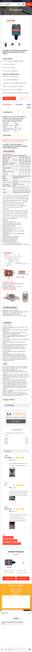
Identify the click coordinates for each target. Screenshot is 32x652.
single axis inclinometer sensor (12, 543)
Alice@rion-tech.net (7, 1)
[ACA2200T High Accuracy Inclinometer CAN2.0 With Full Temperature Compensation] (9, 562)
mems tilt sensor (8, 537)
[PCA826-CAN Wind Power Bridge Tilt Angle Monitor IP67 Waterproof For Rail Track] (22, 562)
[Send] (29, 649)
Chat (28, 4)
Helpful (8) (13, 487)
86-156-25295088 (26, 1)
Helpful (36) (14, 511)
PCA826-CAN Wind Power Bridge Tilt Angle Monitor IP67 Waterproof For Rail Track (22, 572)
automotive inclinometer (10, 540)
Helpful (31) (14, 460)
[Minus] (30, 613)
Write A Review (16, 421)
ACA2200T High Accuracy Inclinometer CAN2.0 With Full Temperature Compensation (9, 572)
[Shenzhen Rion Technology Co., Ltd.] (7, 4)
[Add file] (2, 649)
